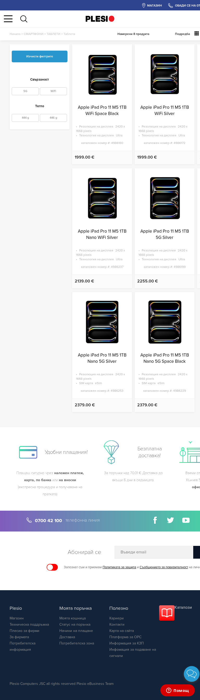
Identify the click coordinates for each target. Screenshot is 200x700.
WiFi (53, 91)
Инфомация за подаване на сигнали (132, 652)
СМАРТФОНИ (33, 34)
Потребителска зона (76, 643)
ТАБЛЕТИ (53, 34)
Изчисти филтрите (39, 56)
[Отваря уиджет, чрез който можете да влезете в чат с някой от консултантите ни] (177, 690)
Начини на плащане (76, 631)
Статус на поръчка (74, 624)
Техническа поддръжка (29, 624)
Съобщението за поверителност (164, 567)
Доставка (67, 637)
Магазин (17, 618)
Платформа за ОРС (125, 637)
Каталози (183, 607)
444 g (25, 117)
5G (25, 91)
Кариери (116, 618)
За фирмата (19, 637)
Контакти (116, 624)
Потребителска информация (22, 646)
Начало (15, 34)
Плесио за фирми (24, 631)
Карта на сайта (121, 631)
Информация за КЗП (126, 643)
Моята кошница (72, 618)
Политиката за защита (119, 567)
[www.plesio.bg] (100, 19)
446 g (53, 117)
